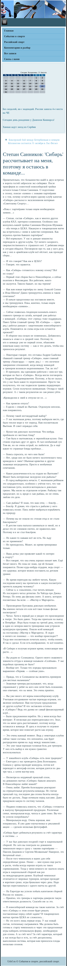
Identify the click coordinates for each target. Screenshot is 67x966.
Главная (9, 30)
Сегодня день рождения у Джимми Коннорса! (28, 120)
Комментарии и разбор (17, 47)
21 (30, 86)
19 (18, 86)
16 (42, 83)
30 (42, 89)
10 (6, 83)
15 (36, 83)
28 (30, 89)
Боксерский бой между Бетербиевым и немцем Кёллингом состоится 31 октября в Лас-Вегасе (33, 141)
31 (6, 92)
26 (18, 89)
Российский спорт (14, 42)
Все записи (10, 53)
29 (36, 89)
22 (36, 86)
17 (6, 86)
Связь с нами (11, 59)
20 (24, 86)
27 (24, 89)
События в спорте (14, 36)
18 (12, 86)
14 (30, 83)
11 (12, 83)
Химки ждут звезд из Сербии (19, 127)
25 (12, 89)
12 (18, 83)
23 (42, 86)
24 (6, 89)
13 (24, 83)
